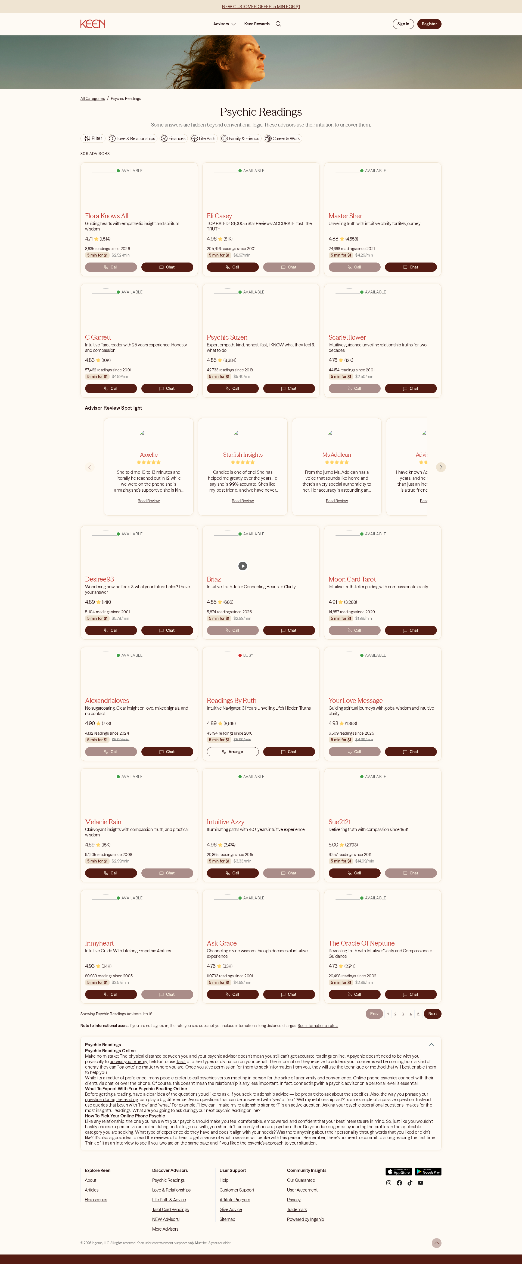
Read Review (149, 500)
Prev (374, 1013)
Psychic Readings (168, 1180)
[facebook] (399, 1185)
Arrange (236, 751)
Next (432, 1013)
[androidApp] (428, 1174)
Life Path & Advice (169, 1199)
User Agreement (302, 1190)
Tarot (181, 1061)
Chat (170, 267)
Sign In (403, 23)
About (90, 1180)
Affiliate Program (235, 1199)
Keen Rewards (257, 23)
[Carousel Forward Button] (441, 467)
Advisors (221, 23)
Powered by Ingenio (305, 1219)
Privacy (294, 1199)
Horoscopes (96, 1199)
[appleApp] (399, 1174)
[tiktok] (410, 1185)
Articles (91, 1190)
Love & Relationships (171, 1190)
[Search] (278, 24)
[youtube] (420, 1185)
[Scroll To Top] (437, 1243)
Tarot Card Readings (170, 1209)
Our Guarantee (301, 1180)
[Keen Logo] (92, 24)
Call (114, 267)
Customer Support (237, 1190)
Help (224, 1180)
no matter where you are (160, 1067)
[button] (431, 1044)
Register (429, 23)
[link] (242, 566)
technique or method (365, 1067)
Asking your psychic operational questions (363, 1105)
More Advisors (165, 1229)
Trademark (297, 1209)
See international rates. (318, 1025)
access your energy (128, 1061)
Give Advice (231, 1209)
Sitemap (227, 1219)
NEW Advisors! (165, 1219)
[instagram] (389, 1185)
